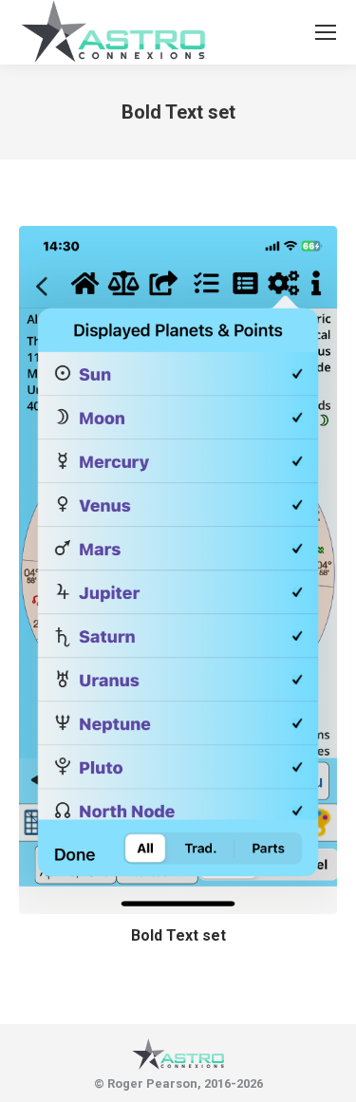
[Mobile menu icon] (325, 32)
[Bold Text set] (178, 570)
